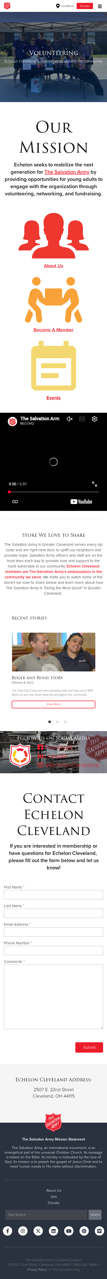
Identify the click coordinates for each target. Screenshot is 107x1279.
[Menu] (98, 6)
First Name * (14, 887)
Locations (67, 6)
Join (53, 1196)
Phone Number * (18, 943)
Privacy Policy (36, 1270)
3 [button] (65, 722)
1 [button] (49, 722)
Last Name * (14, 905)
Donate (85, 6)
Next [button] (12, 56)
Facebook (57, 747)
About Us (53, 1190)
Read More (54, 704)
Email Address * (17, 924)
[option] (53, 57)
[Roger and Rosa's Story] (53, 652)
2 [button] (57, 722)
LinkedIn (55, 756)
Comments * (14, 961)
